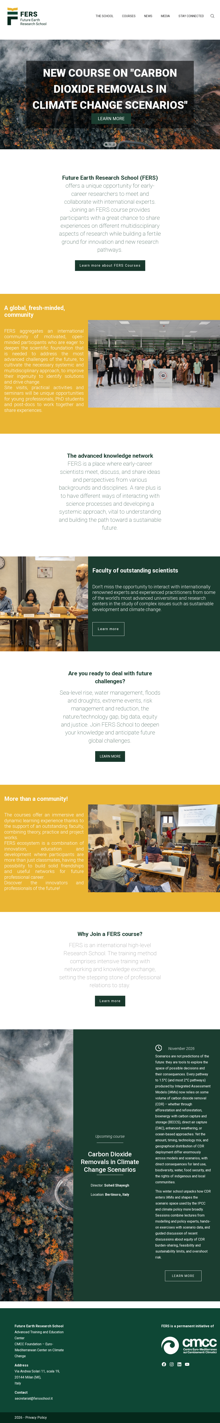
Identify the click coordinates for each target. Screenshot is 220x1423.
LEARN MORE (183, 1276)
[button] (106, 144)
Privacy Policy (36, 1418)
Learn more (108, 629)
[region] (110, 94)
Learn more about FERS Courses (110, 265)
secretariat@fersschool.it (34, 1398)
